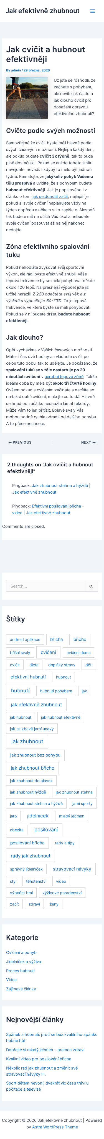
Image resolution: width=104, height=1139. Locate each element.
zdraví (34, 904)
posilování (46, 829)
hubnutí (20, 690)
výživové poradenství (62, 892)
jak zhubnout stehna (74, 792)
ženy (54, 904)
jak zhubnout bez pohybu (35, 755)
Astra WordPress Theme (55, 1127)
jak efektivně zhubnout (36, 704)
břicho (79, 639)
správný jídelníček (26, 869)
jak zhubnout (27, 741)
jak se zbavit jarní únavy (32, 728)
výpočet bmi (21, 892)
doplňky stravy (61, 664)
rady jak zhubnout (30, 856)
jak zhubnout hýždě (28, 792)
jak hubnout (20, 717)
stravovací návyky (72, 869)
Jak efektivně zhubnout (43, 11)
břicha (56, 639)
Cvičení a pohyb (21, 952)
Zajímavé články (21, 988)
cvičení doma (79, 652)
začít (14, 904)
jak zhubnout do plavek (31, 780)
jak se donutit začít (50, 196)
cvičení (48, 652)
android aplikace (25, 639)
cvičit (15, 664)
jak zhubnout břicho (32, 768)
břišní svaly (20, 652)
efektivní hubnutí (28, 677)
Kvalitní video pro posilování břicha (38, 1058)
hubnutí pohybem (56, 690)
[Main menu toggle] (92, 11)
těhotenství (36, 881)
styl (13, 881)
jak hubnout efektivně (60, 717)
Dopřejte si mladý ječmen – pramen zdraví (45, 1049)
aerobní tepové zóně (64, 376)
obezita (17, 829)
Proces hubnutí (20, 970)
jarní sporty (82, 803)
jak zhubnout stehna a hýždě (36, 803)
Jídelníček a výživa (23, 961)
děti (88, 664)
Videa (11, 979)
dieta (34, 664)
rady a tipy (65, 842)
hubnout (63, 677)
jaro (13, 816)
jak (84, 690)
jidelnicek (37, 816)
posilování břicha (27, 842)
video (61, 881)
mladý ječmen (71, 816)
